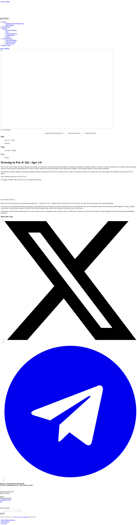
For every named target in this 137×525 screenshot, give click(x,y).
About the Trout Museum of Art (54, 133)
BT (35, 517)
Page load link (5, 521)
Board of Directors (90, 133)
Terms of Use (17, 517)
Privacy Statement (25, 517)
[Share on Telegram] (70, 479)
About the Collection (74, 133)
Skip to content (5, 1)
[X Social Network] (70, 339)
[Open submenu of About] (6, 22)
